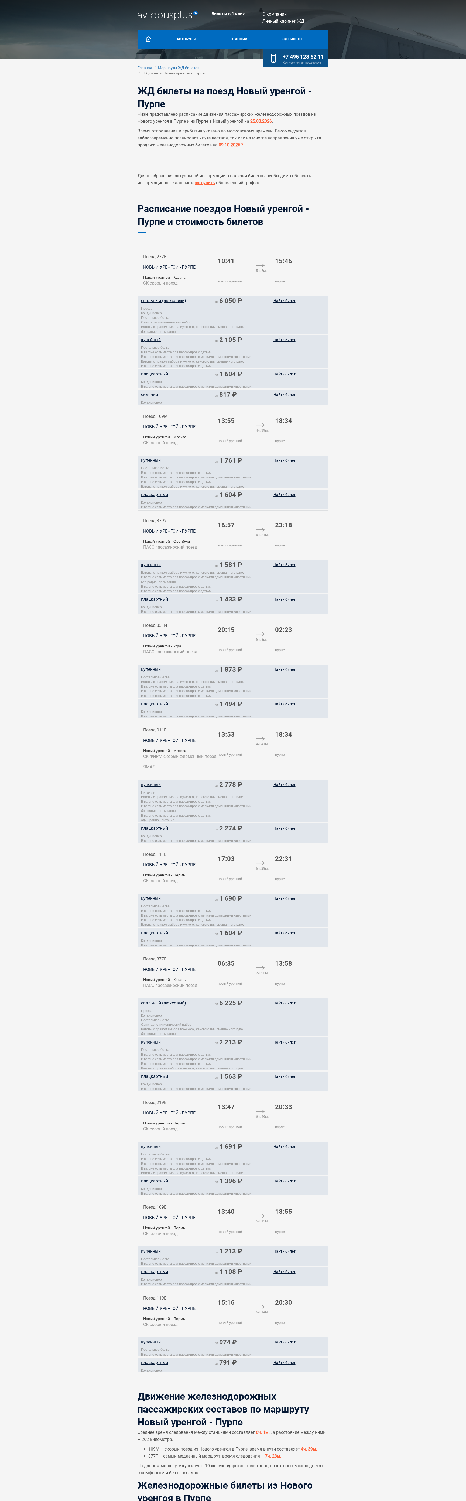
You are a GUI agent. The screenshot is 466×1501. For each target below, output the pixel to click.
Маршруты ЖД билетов (178, 67)
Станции (239, 39)
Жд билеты (291, 39)
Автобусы (186, 39)
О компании (274, 14)
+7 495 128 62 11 (303, 56)
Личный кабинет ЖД (283, 21)
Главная (145, 67)
